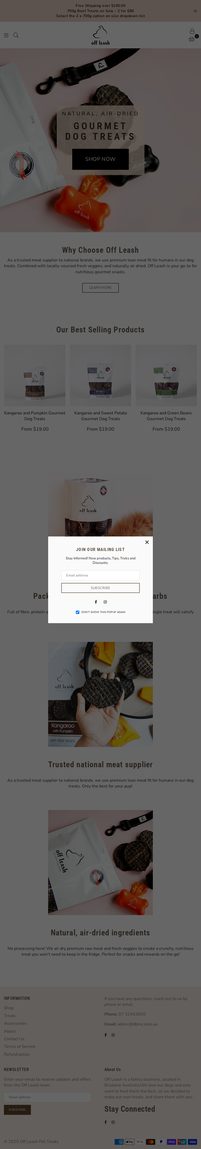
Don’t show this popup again (103, 612)
